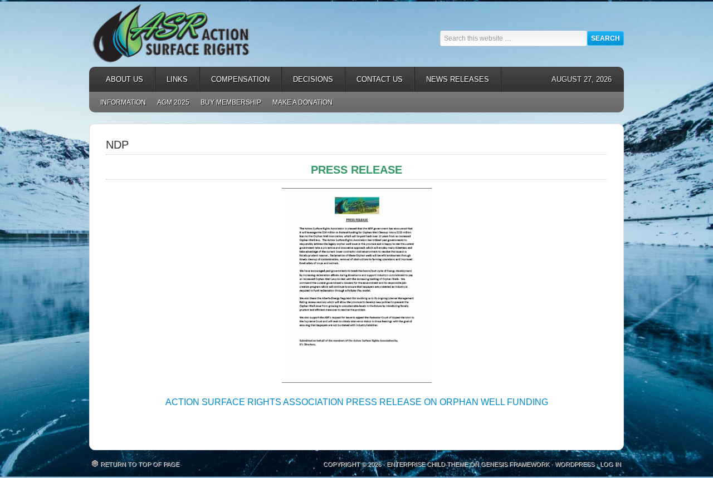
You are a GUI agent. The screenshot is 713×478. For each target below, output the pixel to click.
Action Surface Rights (189, 33)
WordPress (574, 464)
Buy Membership (231, 102)
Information (123, 102)
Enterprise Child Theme (427, 464)
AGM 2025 (170, 102)
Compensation (235, 79)
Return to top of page (139, 464)
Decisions (307, 79)
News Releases (452, 79)
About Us (119, 79)
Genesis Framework (515, 464)
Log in (610, 464)
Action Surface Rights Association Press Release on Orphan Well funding (356, 402)
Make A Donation (302, 102)
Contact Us (379, 79)
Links (171, 79)
